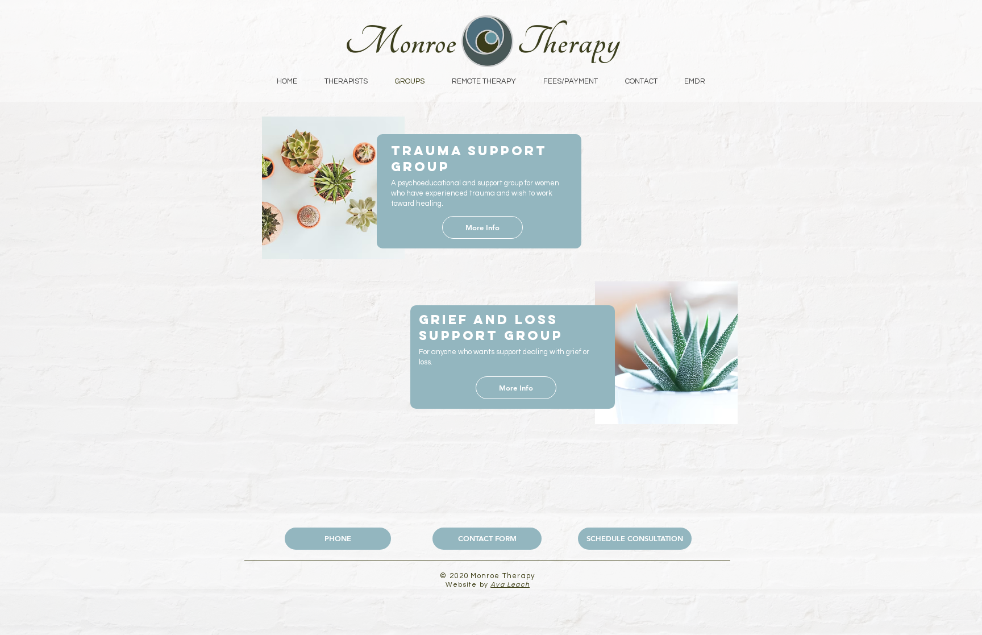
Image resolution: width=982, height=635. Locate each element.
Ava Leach (510, 584)
